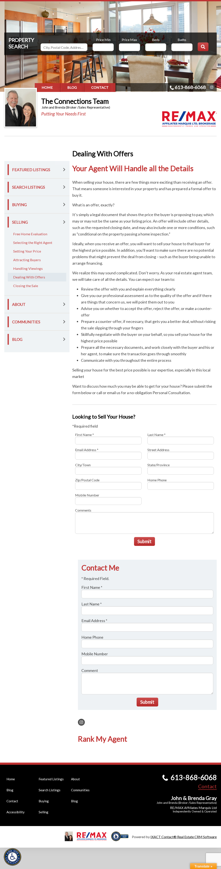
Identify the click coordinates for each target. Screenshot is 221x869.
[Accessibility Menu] (13, 856)
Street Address (158, 450)
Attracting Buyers (27, 260)
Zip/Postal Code (87, 480)
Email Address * (86, 450)
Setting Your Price (27, 251)
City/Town (83, 465)
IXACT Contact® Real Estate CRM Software (183, 837)
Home (47, 87)
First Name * (84, 435)
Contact (100, 87)
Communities (26, 321)
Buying (19, 204)
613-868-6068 (190, 87)
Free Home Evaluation (30, 234)
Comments (83, 510)
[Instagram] (212, 87)
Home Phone (157, 480)
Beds (155, 40)
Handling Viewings (28, 268)
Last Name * (156, 435)
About (18, 304)
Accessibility (15, 812)
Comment (89, 670)
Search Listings (28, 187)
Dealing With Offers (29, 277)
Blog (72, 87)
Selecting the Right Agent (32, 242)
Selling (20, 222)
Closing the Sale (25, 286)
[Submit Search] (203, 47)
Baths (182, 40)
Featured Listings (31, 169)
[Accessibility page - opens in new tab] (121, 839)
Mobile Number (87, 495)
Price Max (129, 40)
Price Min (103, 40)
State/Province (158, 465)
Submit (144, 541)
